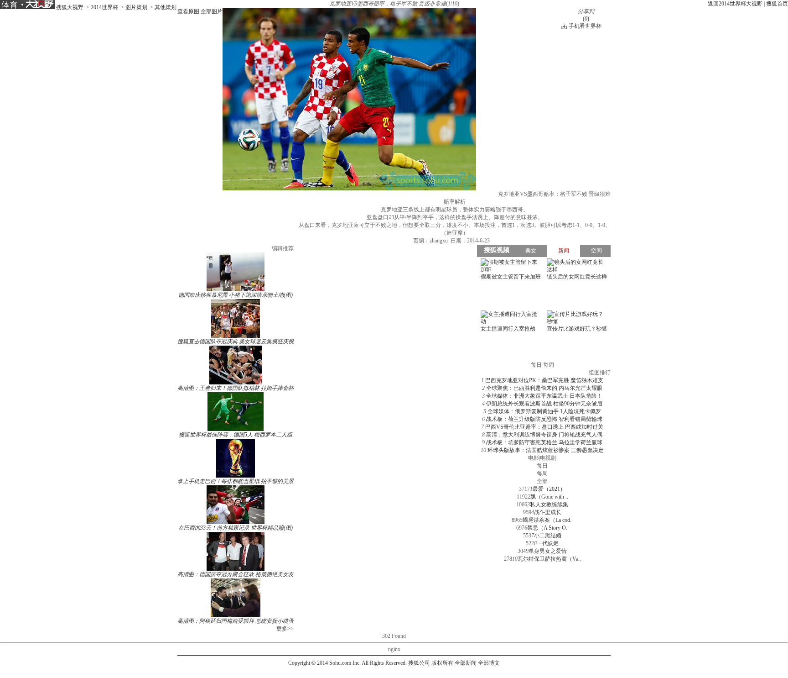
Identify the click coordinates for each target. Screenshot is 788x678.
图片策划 (136, 7)
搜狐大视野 (69, 7)
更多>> (285, 628)
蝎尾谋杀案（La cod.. (548, 520)
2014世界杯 (104, 7)
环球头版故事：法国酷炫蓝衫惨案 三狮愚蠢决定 (545, 450)
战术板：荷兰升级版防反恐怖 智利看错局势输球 (544, 419)
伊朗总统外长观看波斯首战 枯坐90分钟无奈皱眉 (544, 403)
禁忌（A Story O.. (548, 528)
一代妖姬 (548, 543)
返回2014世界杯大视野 (735, 3)
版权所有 (442, 663)
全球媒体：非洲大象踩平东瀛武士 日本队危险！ (544, 396)
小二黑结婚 (547, 535)
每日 (542, 466)
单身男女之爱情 (548, 551)
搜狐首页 (777, 3)
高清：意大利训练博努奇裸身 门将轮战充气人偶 (544, 434)
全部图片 (212, 11)
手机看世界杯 (585, 26)
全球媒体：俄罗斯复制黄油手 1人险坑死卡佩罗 (544, 411)
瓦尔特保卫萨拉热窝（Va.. (549, 559)
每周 (542, 473)
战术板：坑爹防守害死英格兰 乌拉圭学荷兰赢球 (544, 442)
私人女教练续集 (549, 504)
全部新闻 (466, 663)
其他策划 (165, 7)
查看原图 (188, 11)
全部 (542, 481)
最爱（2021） (549, 489)
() (586, 19)
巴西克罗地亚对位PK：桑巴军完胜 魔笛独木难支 (544, 380)
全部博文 (489, 663)
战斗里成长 (547, 512)
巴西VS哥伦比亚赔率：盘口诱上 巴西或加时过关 (544, 427)
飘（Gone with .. (549, 497)
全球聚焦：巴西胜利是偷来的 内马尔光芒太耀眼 (544, 388)
